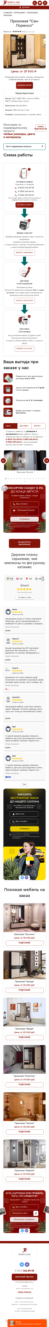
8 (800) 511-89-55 (26, 188)
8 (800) (24, 1271)
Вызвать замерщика (24, 252)
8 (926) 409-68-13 (26, 195)
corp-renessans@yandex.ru (24, 1282)
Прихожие (19, 13)
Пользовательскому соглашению (19, 526)
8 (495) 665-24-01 (26, 191)
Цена (8, 426)
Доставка (24, 426)
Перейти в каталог (25, 348)
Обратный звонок (24, 1277)
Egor (14, 756)
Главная (7, 13)
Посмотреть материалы (24, 543)
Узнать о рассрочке (24, 300)
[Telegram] (22, 878)
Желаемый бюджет (26, 510)
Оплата (37, 426)
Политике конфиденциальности (25, 525)
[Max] (26, 878)
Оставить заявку (24, 205)
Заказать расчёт (25, 85)
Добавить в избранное (24, 1298)
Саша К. (15, 668)
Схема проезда (24, 1292)
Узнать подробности (40, 128)
